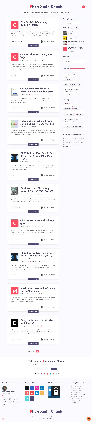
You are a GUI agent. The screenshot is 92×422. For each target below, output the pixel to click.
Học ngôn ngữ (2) (68, 89)
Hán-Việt (20, 41)
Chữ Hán (14, 41)
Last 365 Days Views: (77, 396)
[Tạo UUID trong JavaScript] (65, 38)
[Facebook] (33, 373)
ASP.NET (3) (67, 124)
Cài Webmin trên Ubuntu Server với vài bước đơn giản (36, 90)
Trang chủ (26, 12)
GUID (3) (66, 129)
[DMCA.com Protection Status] (54, 398)
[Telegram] (50, 373)
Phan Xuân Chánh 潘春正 (8, 391)
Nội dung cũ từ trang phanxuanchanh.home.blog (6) (70, 112)
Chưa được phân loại (16, 107)
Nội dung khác (54, 12)
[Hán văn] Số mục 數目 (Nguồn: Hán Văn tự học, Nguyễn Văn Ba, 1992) (76, 49)
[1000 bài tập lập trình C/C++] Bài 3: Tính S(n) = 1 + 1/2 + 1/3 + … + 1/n (37, 256)
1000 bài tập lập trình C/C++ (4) (71, 116)
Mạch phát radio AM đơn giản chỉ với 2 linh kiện (37, 289)
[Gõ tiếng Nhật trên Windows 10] (65, 33)
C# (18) (66, 103)
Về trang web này (63, 12)
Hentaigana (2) (75, 86)
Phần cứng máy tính (16, 207)
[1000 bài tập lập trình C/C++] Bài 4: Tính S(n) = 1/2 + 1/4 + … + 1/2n (37, 156)
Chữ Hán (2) (67, 72)
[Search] (83, 6)
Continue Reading (33, 45)
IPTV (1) (66, 91)
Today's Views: (75, 388)
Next (37, 351)
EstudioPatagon (50, 418)
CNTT (31, 12)
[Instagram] (41, 373)
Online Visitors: (75, 387)
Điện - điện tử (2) (68, 79)
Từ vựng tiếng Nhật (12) (75, 103)
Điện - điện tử (15, 239)
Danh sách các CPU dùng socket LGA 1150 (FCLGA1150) (36, 190)
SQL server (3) (68, 126)
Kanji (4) (72, 91)
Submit (54, 369)
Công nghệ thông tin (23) (70, 77)
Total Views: (74, 398)
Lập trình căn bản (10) (69, 106)
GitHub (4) (75, 121)
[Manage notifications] (3, 419)
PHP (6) (66, 114)
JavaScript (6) (76, 108)
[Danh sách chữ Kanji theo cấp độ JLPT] (65, 43)
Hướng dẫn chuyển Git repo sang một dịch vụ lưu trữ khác (37, 122)
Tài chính (37, 12)
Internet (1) (76, 89)
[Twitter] (36, 373)
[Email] (59, 373)
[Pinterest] (44, 373)
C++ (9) (77, 106)
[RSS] (53, 373)
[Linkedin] (39, 373)
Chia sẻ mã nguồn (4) (69, 119)
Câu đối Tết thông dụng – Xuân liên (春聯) (35, 24)
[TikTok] (56, 373)
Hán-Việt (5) (67, 86)
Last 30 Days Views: (76, 394)
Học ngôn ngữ (44, 12)
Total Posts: (74, 402)
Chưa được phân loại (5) (70, 74)
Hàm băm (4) (67, 121)
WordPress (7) (68, 108)
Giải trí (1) (67, 84)
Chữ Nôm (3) (75, 72)
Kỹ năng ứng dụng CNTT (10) (71, 94)
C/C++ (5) (72, 114)
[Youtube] (47, 373)
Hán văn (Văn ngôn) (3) (76, 84)
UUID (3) (74, 124)
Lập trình (14, 175)
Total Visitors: (75, 400)
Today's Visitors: (75, 390)
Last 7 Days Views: (76, 392)
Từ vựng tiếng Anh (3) (77, 126)
